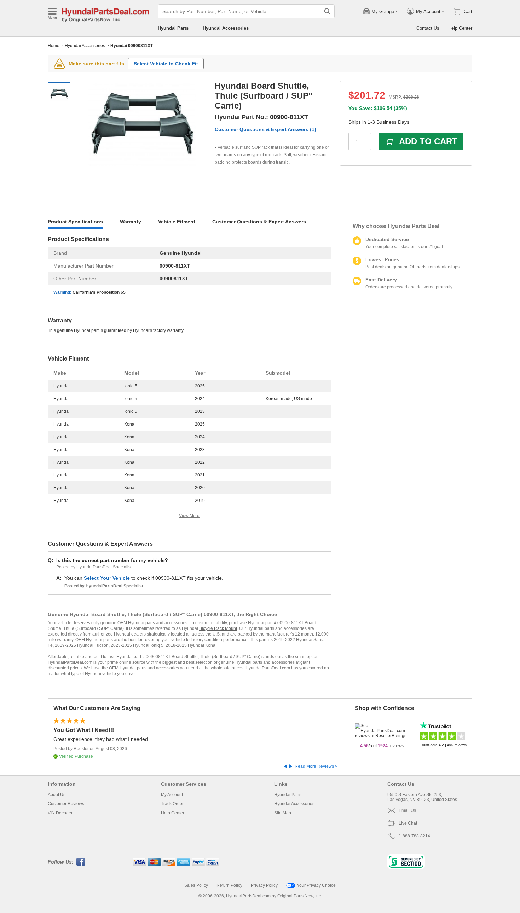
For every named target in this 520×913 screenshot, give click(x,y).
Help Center (460, 28)
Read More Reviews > (316, 766)
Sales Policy (196, 885)
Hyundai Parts (173, 28)
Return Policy (229, 885)
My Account (172, 794)
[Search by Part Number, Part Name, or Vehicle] (327, 11)
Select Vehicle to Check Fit (166, 63)
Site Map (282, 812)
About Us (56, 794)
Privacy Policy (264, 885)
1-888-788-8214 (414, 835)
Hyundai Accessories (226, 28)
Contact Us (427, 28)
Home (53, 45)
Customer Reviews (66, 803)
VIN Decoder (60, 812)
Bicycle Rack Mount (218, 628)
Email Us (407, 810)
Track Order (172, 803)
